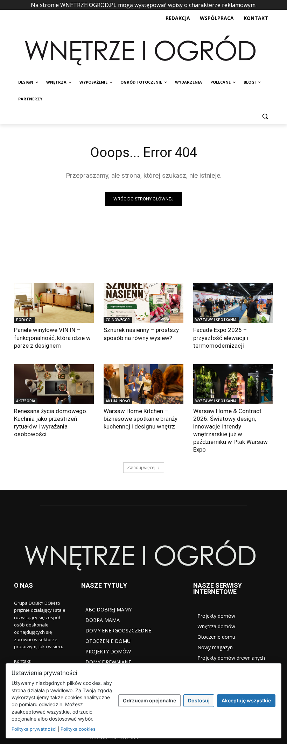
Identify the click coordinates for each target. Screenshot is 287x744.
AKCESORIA (25, 400)
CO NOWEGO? (118, 319)
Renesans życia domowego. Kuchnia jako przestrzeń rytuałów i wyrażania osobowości (51, 423)
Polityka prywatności (34, 729)
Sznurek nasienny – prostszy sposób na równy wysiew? (141, 333)
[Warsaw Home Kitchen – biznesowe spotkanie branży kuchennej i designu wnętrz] (143, 384)
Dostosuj (199, 700)
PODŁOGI (24, 319)
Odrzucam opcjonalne (149, 700)
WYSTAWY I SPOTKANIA (216, 319)
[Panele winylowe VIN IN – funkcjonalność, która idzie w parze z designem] (54, 303)
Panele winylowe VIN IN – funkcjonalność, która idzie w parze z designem (52, 337)
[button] (265, 116)
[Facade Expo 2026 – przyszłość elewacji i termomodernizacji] (233, 303)
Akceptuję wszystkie (246, 700)
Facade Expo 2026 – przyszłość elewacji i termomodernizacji (220, 337)
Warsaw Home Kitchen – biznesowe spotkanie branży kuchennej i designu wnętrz (140, 419)
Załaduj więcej (141, 467)
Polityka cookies (78, 729)
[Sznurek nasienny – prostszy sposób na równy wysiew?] (143, 303)
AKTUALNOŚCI (118, 400)
